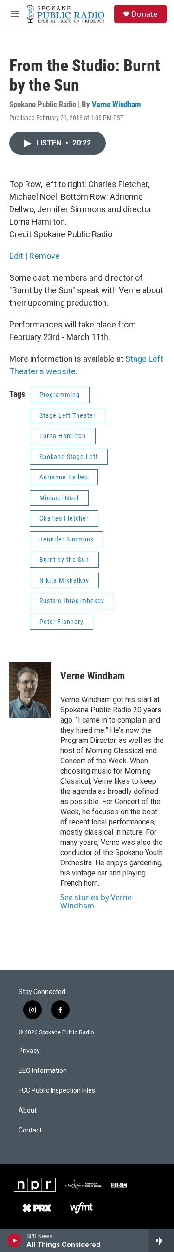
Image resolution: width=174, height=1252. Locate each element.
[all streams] (161, 1240)
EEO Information (43, 1070)
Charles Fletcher (64, 518)
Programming (59, 394)
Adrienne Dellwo (63, 477)
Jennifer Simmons (66, 539)
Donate (144, 14)
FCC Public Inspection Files (57, 1090)
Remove (44, 256)
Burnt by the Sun (64, 559)
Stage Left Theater (67, 415)
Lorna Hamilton (62, 436)
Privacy (29, 1050)
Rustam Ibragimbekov (71, 600)
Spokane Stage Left (68, 456)
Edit (16, 256)
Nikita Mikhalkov (64, 580)
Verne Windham (116, 104)
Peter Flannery (61, 621)
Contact (30, 1130)
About (28, 1110)
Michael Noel (59, 498)
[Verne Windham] (30, 690)
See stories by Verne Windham (96, 901)
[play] (14, 1240)
